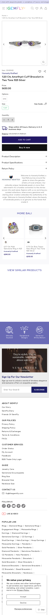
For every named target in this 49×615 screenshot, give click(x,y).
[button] (45, 8)
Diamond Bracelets (10, 565)
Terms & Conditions (10, 435)
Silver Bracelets (25, 562)
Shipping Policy (8, 428)
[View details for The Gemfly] (15, 8)
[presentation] (3, 238)
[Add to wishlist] (39, 71)
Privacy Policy (8, 424)
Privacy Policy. (23, 590)
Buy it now (24, 147)
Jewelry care (8, 469)
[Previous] (4, 44)
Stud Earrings (8, 540)
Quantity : (6, 115)
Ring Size (6, 476)
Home (4, 15)
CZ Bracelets (8, 569)
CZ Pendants (7, 555)
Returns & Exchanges (11, 431)
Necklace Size (8, 483)
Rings (4, 526)
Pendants (26, 544)
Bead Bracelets (23, 569)
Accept (23, 597)
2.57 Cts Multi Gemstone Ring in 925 (13, 248)
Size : (22, 104)
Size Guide (38, 104)
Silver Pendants (25, 547)
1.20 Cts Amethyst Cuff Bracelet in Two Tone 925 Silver (12, 305)
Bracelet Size (8, 480)
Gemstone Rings (32, 526)
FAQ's (4, 438)
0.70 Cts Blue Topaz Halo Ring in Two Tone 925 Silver (35, 249)
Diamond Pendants (10, 551)
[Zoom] (43, 62)
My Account (7, 452)
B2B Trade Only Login (11, 459)
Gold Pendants (8, 547)
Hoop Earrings (37, 540)
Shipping (5, 134)
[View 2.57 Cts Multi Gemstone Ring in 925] (13, 228)
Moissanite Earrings (11, 544)
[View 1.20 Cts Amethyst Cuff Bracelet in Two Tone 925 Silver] (13, 284)
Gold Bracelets (8, 562)
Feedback (6, 455)
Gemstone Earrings (10, 536)
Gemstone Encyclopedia (13, 473)
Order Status (8, 448)
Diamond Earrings (20, 533)
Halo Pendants (22, 555)
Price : (4, 85)
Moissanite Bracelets (11, 573)
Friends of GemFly (10, 414)
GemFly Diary (8, 411)
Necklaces (28, 573)
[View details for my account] (41, 10)
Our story (6, 407)
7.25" (5, 108)
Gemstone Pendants (30, 551)
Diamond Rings (15, 526)
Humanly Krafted (11, 251)
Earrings (5, 533)
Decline (23, 603)
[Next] (45, 44)
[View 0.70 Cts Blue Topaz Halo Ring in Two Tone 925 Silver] (35, 228)
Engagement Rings (10, 529)
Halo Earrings (23, 540)
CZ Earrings (27, 536)
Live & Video (12, 514)
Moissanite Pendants (11, 558)
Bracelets (27, 558)
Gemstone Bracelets (31, 565)
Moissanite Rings (28, 529)
